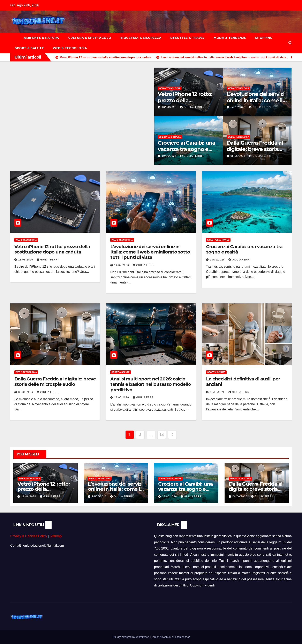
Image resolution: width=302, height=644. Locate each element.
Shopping (263, 38)
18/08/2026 (169, 107)
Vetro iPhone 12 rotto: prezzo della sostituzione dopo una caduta (52, 249)
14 (162, 435)
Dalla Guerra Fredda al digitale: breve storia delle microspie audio (255, 149)
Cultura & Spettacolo (89, 38)
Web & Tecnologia (70, 48)
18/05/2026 (122, 397)
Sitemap (56, 536)
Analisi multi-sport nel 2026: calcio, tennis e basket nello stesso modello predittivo (150, 384)
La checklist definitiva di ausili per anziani (243, 381)
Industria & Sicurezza (140, 38)
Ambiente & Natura (41, 38)
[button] (290, 43)
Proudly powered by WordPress (131, 636)
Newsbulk (165, 636)
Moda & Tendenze (230, 38)
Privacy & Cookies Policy (28, 536)
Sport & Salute (29, 48)
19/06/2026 (169, 155)
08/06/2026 (238, 155)
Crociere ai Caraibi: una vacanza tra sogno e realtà (186, 149)
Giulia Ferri (193, 107)
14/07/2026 (238, 107)
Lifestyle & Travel (187, 38)
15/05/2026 (218, 392)
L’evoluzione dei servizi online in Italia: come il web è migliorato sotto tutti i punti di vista (150, 252)
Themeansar (182, 636)
